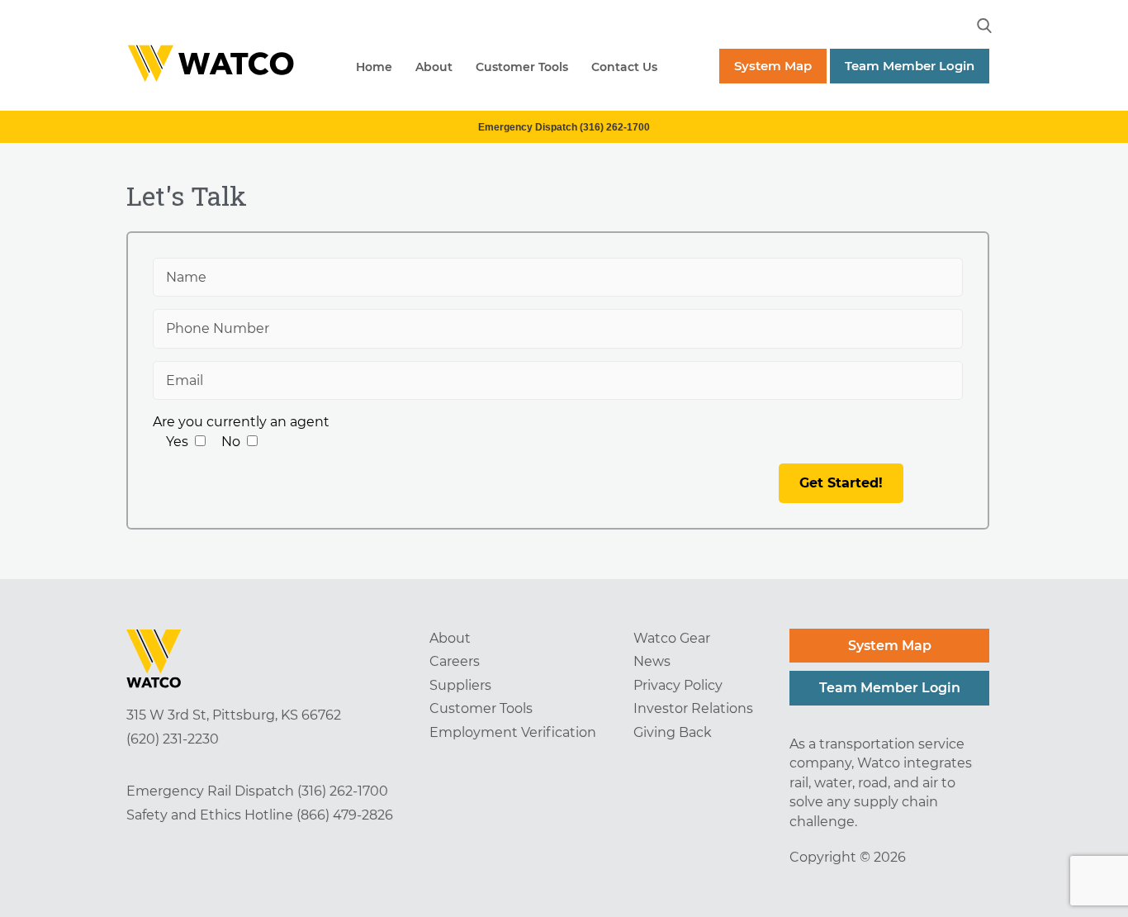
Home (374, 66)
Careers (454, 661)
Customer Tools (522, 66)
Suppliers (460, 685)
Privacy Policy (678, 685)
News (652, 661)
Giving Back (672, 732)
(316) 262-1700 (342, 791)
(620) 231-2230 (172, 739)
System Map (773, 66)
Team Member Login (909, 66)
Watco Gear (671, 638)
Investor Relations (693, 708)
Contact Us (624, 66)
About (434, 66)
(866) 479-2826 (344, 815)
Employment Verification (512, 732)
